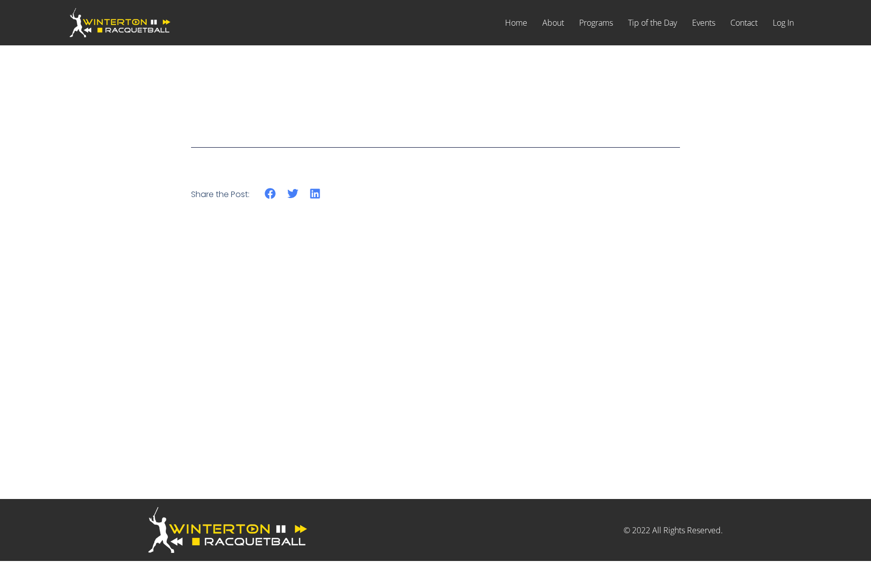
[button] (270, 194)
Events (703, 22)
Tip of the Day (652, 22)
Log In (783, 22)
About (553, 22)
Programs (596, 22)
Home (516, 22)
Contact (744, 22)
